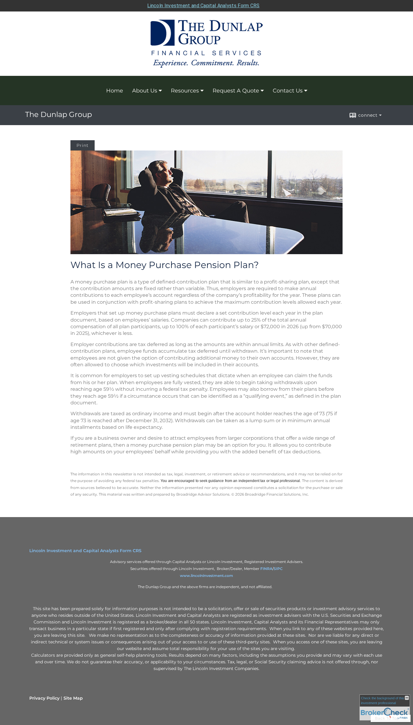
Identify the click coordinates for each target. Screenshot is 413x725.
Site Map (73, 698)
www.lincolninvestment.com (206, 575)
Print (82, 145)
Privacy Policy (44, 698)
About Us (144, 90)
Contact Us (288, 90)
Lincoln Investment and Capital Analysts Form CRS (203, 5)
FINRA (266, 568)
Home (114, 90)
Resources (185, 90)
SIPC (278, 568)
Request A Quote (236, 90)
